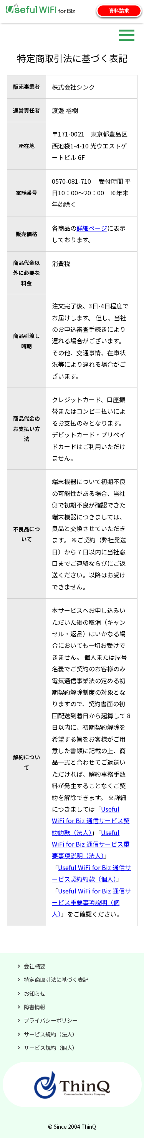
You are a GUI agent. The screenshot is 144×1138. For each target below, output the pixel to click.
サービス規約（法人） (51, 1034)
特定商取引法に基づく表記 (56, 979)
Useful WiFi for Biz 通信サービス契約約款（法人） (90, 820)
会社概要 (34, 966)
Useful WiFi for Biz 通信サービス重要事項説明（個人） (91, 902)
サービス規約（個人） (51, 1047)
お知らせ (34, 993)
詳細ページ (91, 228)
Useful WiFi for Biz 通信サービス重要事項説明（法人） (90, 844)
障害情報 (34, 1007)
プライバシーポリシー (51, 1020)
